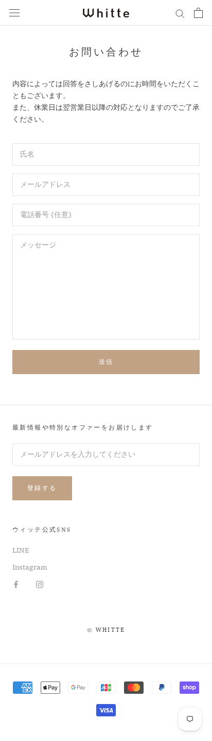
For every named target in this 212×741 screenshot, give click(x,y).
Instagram (29, 567)
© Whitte (106, 630)
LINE (20, 550)
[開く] (14, 13)
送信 (106, 362)
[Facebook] (16, 585)
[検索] (180, 13)
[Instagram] (39, 585)
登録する (42, 488)
